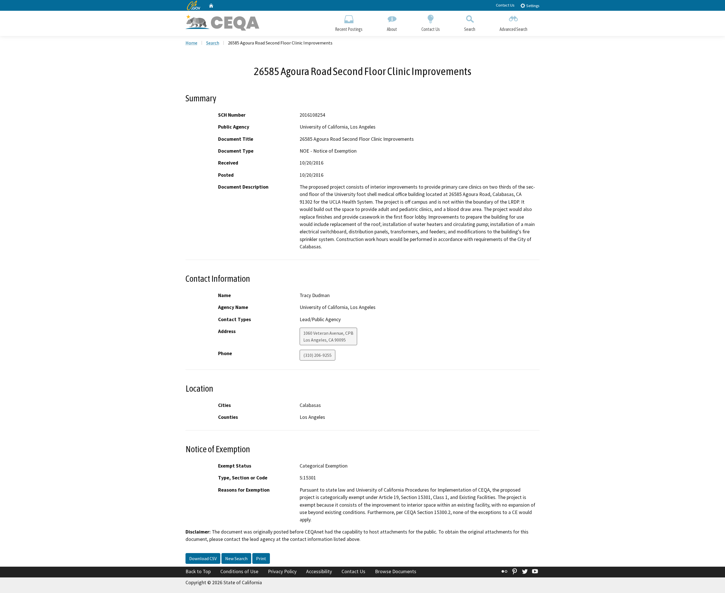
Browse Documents (395, 571)
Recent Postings (348, 29)
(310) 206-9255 (317, 355)
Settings (532, 5)
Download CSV (203, 558)
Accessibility (319, 571)
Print (261, 558)
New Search (236, 558)
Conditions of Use (239, 571)
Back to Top (198, 571)
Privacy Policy (282, 571)
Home (191, 43)
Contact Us (505, 5)
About (392, 29)
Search (469, 29)
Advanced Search (513, 29)
